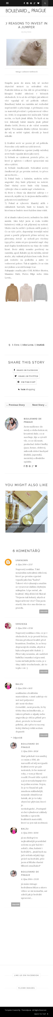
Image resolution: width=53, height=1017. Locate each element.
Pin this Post (28, 382)
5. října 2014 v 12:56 (24, 628)
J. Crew (15, 345)
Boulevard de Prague (33, 420)
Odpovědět (44, 611)
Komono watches (17, 527)
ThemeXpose (26, 1010)
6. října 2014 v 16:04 (29, 833)
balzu (19, 684)
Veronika (21, 624)
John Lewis (27, 345)
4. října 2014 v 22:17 (24, 564)
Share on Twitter (28, 376)
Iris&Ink (40, 345)
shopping (30, 389)
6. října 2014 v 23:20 (30, 879)
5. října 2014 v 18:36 (29, 751)
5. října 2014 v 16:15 (24, 688)
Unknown (22, 560)
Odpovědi (17, 737)
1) (9, 345)
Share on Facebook (27, 370)
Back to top (40, 1014)
